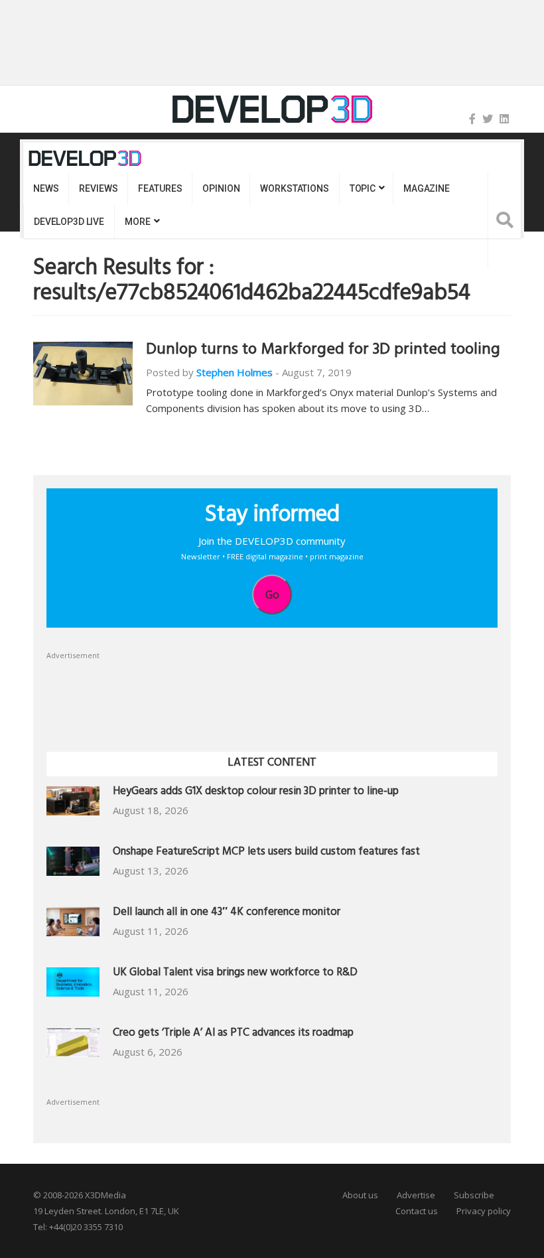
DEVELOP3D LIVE (69, 221)
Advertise (416, 1195)
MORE (137, 221)
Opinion (220, 188)
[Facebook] (472, 118)
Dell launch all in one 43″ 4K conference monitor (226, 913)
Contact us (416, 1211)
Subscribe (474, 1195)
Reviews (98, 188)
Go (272, 594)
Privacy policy (483, 1211)
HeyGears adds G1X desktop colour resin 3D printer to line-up (256, 792)
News (45, 188)
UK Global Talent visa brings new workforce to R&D (235, 973)
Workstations (294, 188)
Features (160, 188)
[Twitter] (487, 118)
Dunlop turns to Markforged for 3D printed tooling (323, 351)
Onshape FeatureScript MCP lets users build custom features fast (266, 853)
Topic (362, 188)
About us (360, 1195)
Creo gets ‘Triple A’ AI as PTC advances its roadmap (233, 1034)
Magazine (426, 188)
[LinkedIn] (504, 118)
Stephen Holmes (234, 372)
